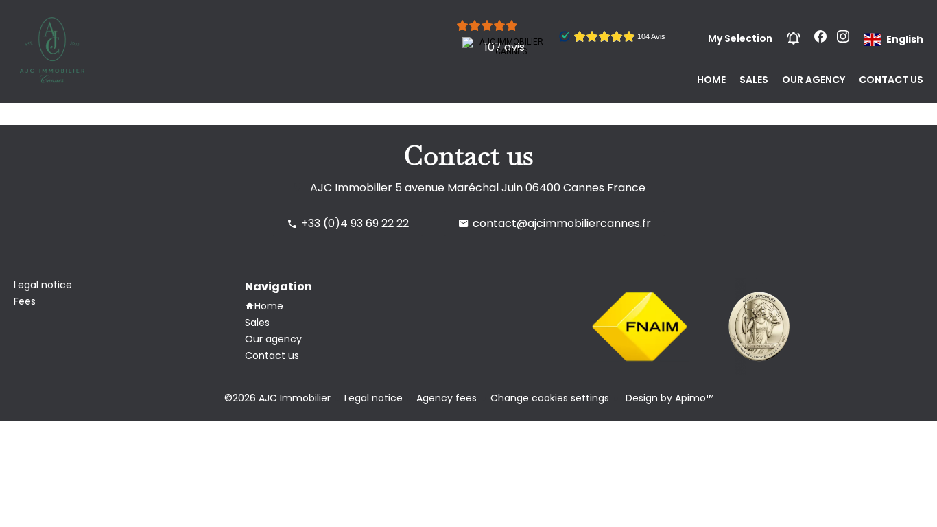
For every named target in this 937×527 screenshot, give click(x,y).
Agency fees (446, 398)
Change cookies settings (549, 398)
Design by (668, 398)
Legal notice (373, 398)
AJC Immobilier (351, 188)
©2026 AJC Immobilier (277, 398)
